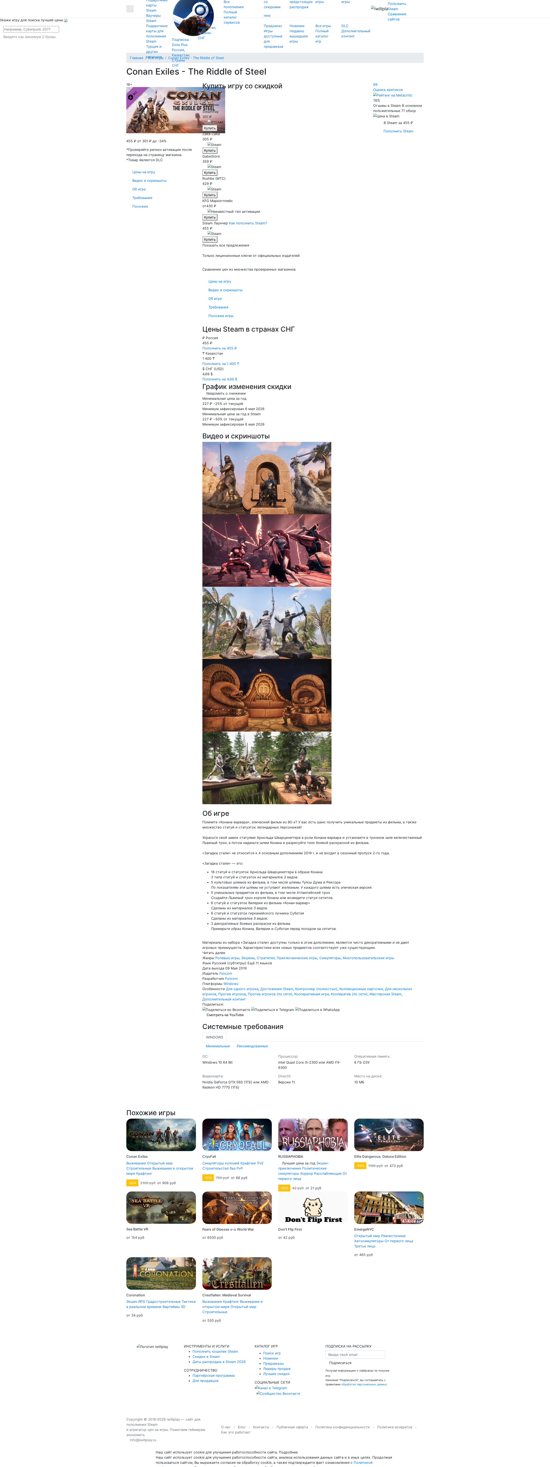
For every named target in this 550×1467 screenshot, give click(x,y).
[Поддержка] (415, 9)
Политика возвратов (394, 1427)
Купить (210, 128)
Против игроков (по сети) (270, 994)
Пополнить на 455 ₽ (220, 348)
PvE (260, 1163)
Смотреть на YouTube (225, 1015)
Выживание (136, 1163)
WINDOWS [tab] (214, 1037)
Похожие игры (221, 316)
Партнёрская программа (213, 1375)
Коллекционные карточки (361, 989)
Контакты (261, 1427)
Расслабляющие (328, 1173)
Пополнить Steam (398, 131)
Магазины (210, 105)
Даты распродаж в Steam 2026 (219, 1362)
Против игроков (232, 994)
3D (183, 1307)
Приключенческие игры (297, 958)
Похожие (140, 206)
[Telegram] (272, 1009)
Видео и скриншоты (225, 290)
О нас (226, 1427)
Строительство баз (218, 1168)
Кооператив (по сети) (349, 994)
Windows (230, 984)
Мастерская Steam (386, 994)
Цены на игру (219, 281)
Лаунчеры (210, 99)
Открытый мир (160, 1163)
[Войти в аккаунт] (422, 8)
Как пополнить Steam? (248, 223)
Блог (242, 1427)
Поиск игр (272, 1353)
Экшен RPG (135, 1301)
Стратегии (266, 958)
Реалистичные (393, 1236)
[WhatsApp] (317, 1009)
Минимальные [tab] (218, 1046)
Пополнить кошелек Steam (215, 1351)
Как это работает (236, 1432)
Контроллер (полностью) (316, 989)
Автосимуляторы (368, 1241)
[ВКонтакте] (226, 1009)
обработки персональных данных (364, 1384)
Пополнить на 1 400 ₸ (221, 363)
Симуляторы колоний (220, 1163)
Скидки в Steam (206, 1356)
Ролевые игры (227, 958)
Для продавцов (205, 1380)
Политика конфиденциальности (342, 1427)
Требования (218, 307)
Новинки (270, 1358)
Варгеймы (171, 1307)
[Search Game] (46, 43)
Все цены (210, 94)
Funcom (225, 973)
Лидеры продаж (277, 1368)
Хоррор (306, 1173)
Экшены (248, 958)
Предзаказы (273, 1363)
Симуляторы (330, 958)
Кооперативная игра (311, 994)
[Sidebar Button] (130, 8)
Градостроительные (163, 1301)
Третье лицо (365, 1246)
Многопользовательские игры (368, 958)
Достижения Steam (276, 989)
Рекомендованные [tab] (252, 1046)
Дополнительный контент (224, 999)
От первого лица (399, 1241)
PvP (240, 1168)
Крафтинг (144, 1173)
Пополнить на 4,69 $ (220, 379)
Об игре (215, 298)
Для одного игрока (242, 989)
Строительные (138, 1168)
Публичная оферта (292, 1427)
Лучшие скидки (276, 1374)
